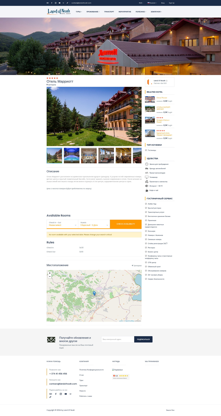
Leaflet (121, 321)
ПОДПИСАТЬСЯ (143, 339)
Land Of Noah (159, 80)
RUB (140, 3)
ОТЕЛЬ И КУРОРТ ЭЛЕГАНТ (163, 108)
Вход (162, 3)
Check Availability (126, 224)
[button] (136, 140)
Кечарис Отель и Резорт (163, 121)
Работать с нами (85, 396)
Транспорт (109, 12)
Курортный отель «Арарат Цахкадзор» (164, 134)
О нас (81, 375)
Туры (78, 12)
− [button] (50, 276)
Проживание (93, 12)
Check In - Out (55, 222)
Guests (83, 222)
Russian (152, 3)
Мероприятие (125, 12)
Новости (82, 391)
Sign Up (171, 3)
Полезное (140, 12)
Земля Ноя (156, 12)
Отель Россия (162, 98)
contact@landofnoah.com (81, 3)
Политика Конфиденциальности (91, 370)
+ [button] (50, 273)
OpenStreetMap (129, 321)
